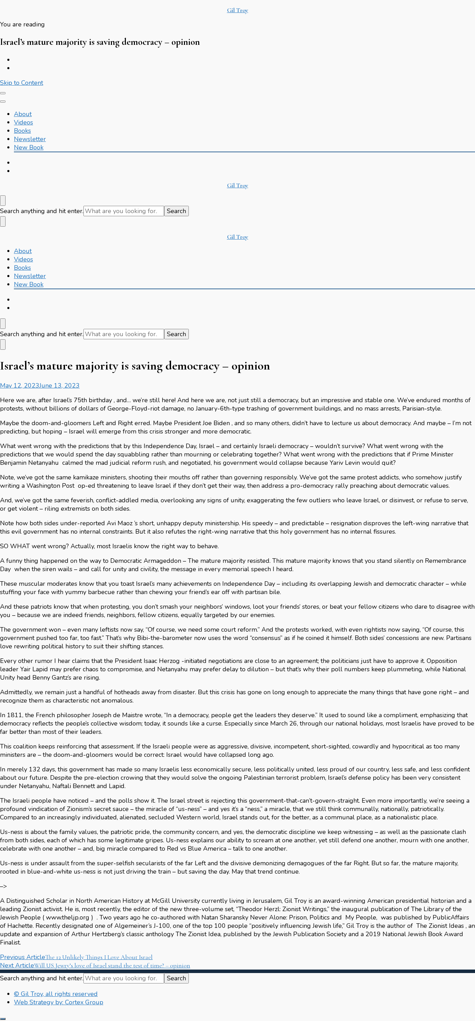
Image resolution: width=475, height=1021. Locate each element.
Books (22, 131)
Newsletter (30, 139)
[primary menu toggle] (3, 93)
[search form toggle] (3, 200)
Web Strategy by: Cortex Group (58, 1002)
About (23, 114)
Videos (23, 122)
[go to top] (3, 1019)
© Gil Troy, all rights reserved (56, 994)
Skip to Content (21, 83)
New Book (28, 147)
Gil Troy (237, 10)
